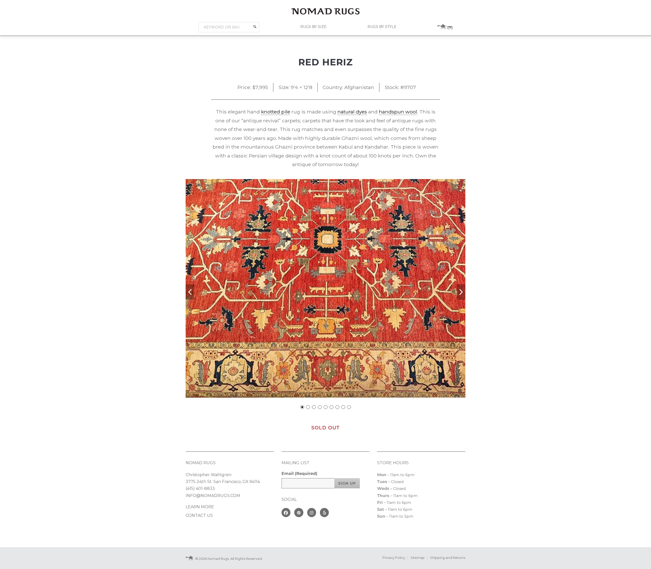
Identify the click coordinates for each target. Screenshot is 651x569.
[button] (254, 26)
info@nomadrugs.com (213, 495)
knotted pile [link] (275, 112)
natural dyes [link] (352, 112)
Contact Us (199, 515)
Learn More (200, 506)
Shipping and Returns (447, 558)
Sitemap (417, 558)
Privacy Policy (393, 558)
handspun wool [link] (398, 112)
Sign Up (347, 483)
